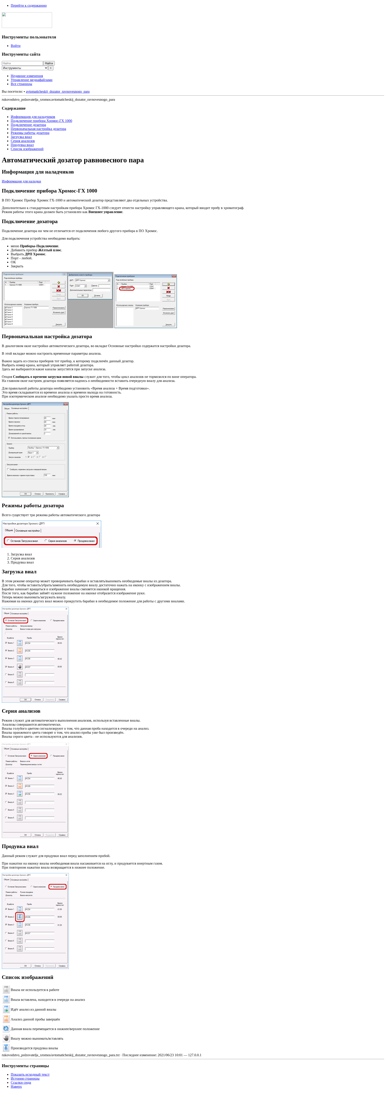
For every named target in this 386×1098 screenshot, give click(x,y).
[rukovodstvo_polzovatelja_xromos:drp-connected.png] (145, 327)
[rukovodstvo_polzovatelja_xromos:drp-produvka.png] (35, 968)
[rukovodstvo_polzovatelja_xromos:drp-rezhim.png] (51, 547)
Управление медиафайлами (31, 80)
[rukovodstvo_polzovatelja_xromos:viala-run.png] (6, 1012)
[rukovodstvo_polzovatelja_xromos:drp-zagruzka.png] (35, 701)
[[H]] (27, 25)
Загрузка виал (21, 137)
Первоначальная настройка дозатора (38, 129)
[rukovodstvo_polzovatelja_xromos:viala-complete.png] (6, 1022)
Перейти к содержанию (29, 5)
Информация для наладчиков (33, 117)
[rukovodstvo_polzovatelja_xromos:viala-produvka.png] (5, 1050)
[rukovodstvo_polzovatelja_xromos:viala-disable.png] (6, 992)
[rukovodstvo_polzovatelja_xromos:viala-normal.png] (6, 1002)
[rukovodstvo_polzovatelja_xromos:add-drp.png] (57, 327)
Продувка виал (22, 145)
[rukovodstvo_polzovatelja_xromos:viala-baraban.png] (5, 1031)
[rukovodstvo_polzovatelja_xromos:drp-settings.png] (35, 496)
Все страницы (21, 84)
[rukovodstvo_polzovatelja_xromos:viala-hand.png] (6, 1041)
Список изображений (27, 149)
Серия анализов (23, 141)
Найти (49, 63)
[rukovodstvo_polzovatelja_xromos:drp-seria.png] (35, 837)
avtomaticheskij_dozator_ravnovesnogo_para (58, 91)
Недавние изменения (27, 76)
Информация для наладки (21, 181)
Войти (16, 46)
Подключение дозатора (28, 125)
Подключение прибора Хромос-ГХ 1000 (41, 121)
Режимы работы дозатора (30, 133)
